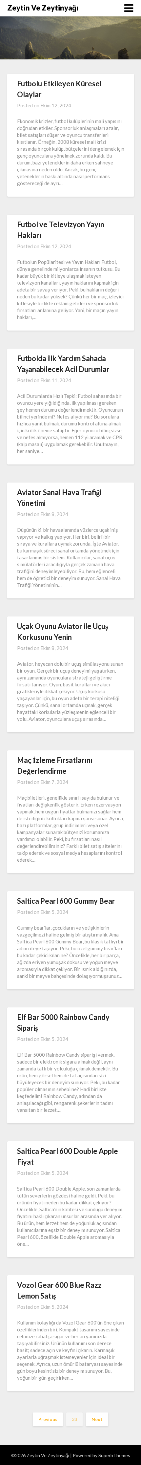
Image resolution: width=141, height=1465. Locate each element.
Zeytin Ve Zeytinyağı (42, 7)
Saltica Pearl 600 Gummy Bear (66, 900)
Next (97, 1419)
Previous (47, 1419)
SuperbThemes (114, 1455)
